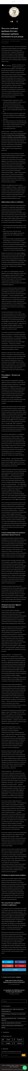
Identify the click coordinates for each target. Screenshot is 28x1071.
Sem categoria (5, 42)
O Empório (8, 1065)
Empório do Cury (6, 41)
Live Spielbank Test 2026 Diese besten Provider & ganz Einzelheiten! (14, 990)
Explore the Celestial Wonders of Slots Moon (11, 1023)
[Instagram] (15, 2)
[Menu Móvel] (17, 21)
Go (23, 1055)
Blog (11, 1066)
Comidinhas (22, 1065)
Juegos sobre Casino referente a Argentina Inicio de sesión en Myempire (14, 981)
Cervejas (17, 1065)
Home (3, 1065)
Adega (12, 1065)
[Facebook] (13, 2)
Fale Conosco (15, 1066)
